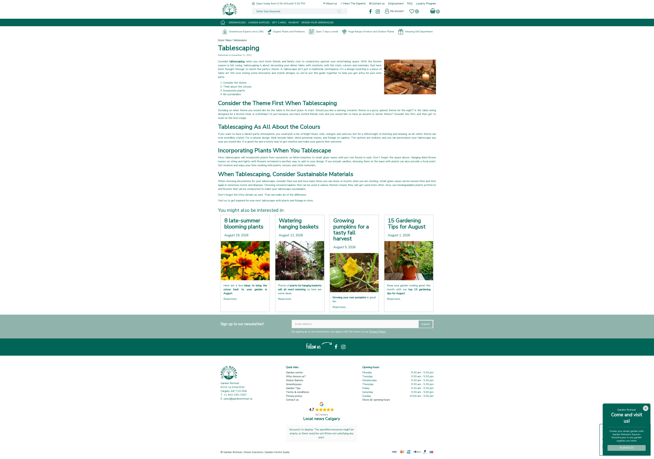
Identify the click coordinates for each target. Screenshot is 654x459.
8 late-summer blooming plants (243, 223)
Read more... (230, 299)
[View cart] (433, 10)
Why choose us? (296, 376)
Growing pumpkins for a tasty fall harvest (351, 229)
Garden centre (294, 372)
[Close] (645, 408)
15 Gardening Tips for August (407, 223)
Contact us (292, 400)
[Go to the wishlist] (413, 12)
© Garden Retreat (232, 452)
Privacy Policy (377, 332)
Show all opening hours (376, 400)
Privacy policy (294, 396)
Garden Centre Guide (277, 452)
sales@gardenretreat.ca (237, 399)
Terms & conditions (297, 392)
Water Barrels (294, 380)
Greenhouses (294, 384)
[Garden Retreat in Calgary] (244, 9)
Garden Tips (293, 388)
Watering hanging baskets (299, 223)
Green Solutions (253, 452)
